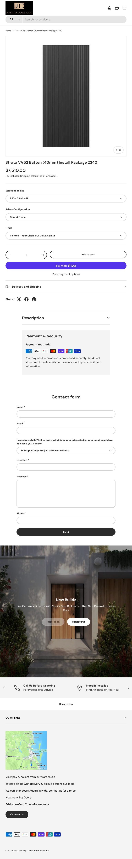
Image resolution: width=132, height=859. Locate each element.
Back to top (66, 704)
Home (8, 31)
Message (21, 476)
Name (19, 407)
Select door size (15, 190)
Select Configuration (18, 209)
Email (19, 423)
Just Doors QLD (20, 850)
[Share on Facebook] (26, 299)
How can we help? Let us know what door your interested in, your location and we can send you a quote (64, 441)
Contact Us (78, 621)
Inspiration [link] (53, 621)
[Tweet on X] (19, 299)
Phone (20, 513)
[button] (117, 8)
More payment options (66, 274)
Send (66, 531)
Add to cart (88, 254)
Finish (9, 227)
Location (21, 460)
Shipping (25, 175)
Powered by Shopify (39, 850)
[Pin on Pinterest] (34, 299)
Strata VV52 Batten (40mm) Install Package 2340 (38, 31)
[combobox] (66, 19)
